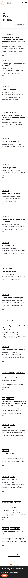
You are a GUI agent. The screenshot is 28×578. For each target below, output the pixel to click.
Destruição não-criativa (11, 194)
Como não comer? (9, 90)
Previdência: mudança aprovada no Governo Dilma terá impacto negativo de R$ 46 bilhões (14, 41)
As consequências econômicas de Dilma (14, 65)
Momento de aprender (10, 479)
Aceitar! (4, 575)
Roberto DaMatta (6, 92)
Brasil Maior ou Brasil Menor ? (13, 349)
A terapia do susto (9, 272)
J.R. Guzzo (4, 456)
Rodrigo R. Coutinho (7, 224)
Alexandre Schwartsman (8, 68)
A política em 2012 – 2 (10, 508)
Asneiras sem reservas (10, 142)
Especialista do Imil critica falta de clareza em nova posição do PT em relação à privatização (14, 403)
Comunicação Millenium (8, 46)
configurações (15, 572)
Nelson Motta (5, 274)
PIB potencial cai (8, 246)
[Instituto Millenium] (6, 3)
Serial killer (6, 428)
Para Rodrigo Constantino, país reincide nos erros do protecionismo (14, 328)
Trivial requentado (9, 168)
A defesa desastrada (10, 378)
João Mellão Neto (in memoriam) (10, 430)
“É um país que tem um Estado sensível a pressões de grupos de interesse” (14, 117)
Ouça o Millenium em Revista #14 (13, 532)
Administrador (5, 352)
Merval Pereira (5, 248)
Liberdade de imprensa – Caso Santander (13, 221)
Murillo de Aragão (6, 510)
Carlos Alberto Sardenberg (8, 300)
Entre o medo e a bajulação (12, 298)
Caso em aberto (8, 453)
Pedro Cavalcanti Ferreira (8, 196)
